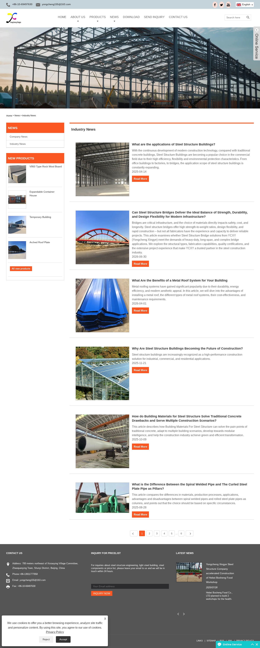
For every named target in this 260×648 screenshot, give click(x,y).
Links (200, 641)
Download (131, 17)
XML (230, 641)
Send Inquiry (154, 17)
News (114, 17)
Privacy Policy (245, 641)
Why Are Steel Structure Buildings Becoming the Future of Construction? (187, 348)
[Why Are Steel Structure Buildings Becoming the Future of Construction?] (102, 374)
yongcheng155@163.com (56, 4)
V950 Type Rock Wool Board (46, 166)
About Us (78, 17)
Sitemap (211, 641)
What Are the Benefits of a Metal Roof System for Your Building (179, 280)
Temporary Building (40, 217)
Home (62, 17)
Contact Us (178, 17)
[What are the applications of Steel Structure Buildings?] (102, 170)
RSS (222, 641)
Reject (46, 639)
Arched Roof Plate (40, 242)
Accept (63, 639)
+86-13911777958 (29, 574)
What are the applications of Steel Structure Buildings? (173, 144)
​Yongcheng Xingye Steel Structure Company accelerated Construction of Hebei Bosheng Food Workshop (220, 573)
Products (97, 17)
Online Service (232, 644)
